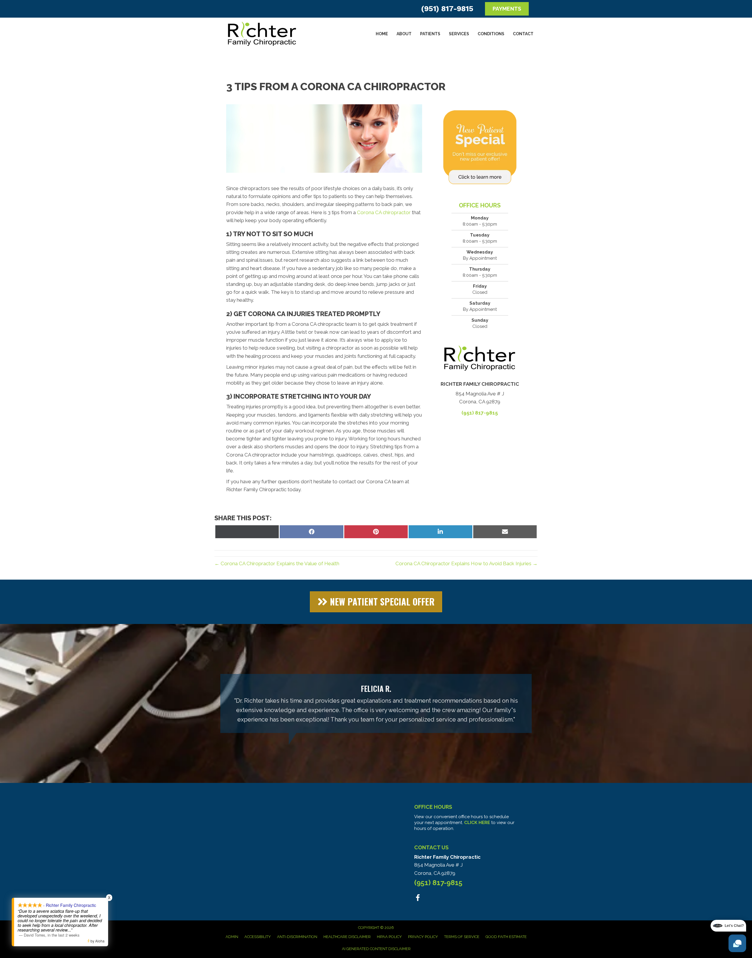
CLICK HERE (477, 822)
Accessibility (257, 936)
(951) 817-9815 (447, 8)
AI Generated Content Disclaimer (376, 949)
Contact (523, 33)
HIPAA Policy (389, 936)
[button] (376, 601)
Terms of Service (461, 936)
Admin (232, 936)
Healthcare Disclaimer (347, 936)
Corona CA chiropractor (384, 212)
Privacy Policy (423, 936)
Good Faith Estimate (506, 936)
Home (382, 33)
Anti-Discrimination (297, 936)
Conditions (491, 33)
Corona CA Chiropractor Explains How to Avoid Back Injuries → (466, 563)
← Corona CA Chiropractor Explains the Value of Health (276, 563)
